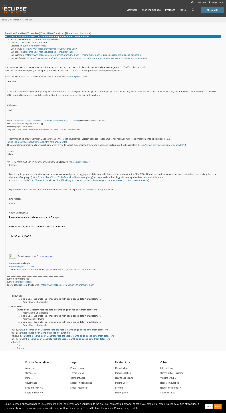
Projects (170, 9)
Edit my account (199, 2)
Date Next (21, 33)
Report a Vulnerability (170, 388)
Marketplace (121, 392)
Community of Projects (171, 373)
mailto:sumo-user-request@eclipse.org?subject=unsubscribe (115, 58)
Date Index (59, 33)
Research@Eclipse (169, 383)
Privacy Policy (77, 368)
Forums (119, 388)
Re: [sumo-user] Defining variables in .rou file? (47, 333)
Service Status (167, 392)
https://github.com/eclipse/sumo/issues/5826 (161, 145)
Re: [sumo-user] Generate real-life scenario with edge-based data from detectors (59, 299)
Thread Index (72, 33)
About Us (29, 368)
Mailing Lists (27, 20)
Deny (208, 406)
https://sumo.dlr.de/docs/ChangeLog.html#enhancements (37, 142)
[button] (194, 10)
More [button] (183, 9)
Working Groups (151, 9)
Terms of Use (77, 373)
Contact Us (31, 373)
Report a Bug (121, 368)
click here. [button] (136, 408)
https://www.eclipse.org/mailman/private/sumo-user (49, 49)
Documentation (123, 373)
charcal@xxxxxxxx (77, 76)
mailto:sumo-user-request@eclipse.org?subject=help (47, 52)
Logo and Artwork (34, 388)
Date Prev (10, 33)
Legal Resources (78, 388)
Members (132, 9)
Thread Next (47, 33)
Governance (31, 383)
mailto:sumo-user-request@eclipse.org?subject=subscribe (111, 55)
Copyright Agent (78, 378)
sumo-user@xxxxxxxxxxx (35, 45)
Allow (217, 406)
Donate (214, 10)
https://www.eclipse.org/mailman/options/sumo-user (55, 58)
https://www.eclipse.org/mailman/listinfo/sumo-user (52, 55)
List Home (85, 33)
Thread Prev (33, 33)
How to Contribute (124, 378)
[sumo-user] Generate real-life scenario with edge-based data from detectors (57, 309)
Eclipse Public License (81, 383)
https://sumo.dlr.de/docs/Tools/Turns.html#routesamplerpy (62, 177)
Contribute (14, 20)
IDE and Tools (167, 368)
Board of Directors (34, 392)
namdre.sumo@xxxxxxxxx (46, 39)
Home (4, 20)
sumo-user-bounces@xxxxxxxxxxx (27, 120)
